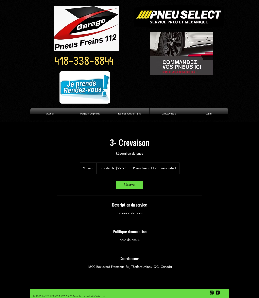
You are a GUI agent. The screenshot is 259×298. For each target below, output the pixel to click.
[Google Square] (212, 293)
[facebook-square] (218, 293)
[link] (129, 185)
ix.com (101, 296)
